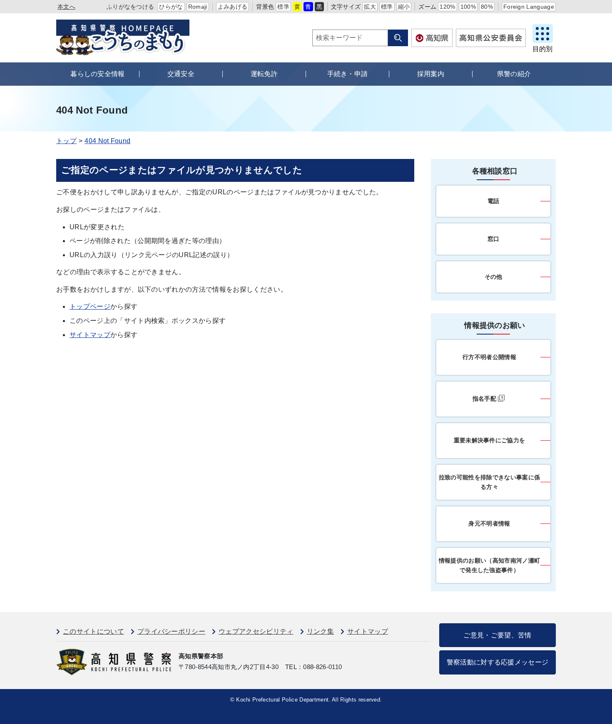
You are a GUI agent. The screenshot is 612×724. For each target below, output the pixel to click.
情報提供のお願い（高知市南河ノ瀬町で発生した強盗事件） (489, 565)
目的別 (542, 48)
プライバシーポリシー (171, 631)
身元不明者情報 (489, 523)
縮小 (404, 6)
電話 (494, 201)
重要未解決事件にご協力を (489, 440)
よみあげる (233, 6)
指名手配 (484, 398)
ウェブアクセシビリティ (256, 631)
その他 (494, 276)
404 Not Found (107, 140)
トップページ (90, 306)
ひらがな (171, 6)
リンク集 (320, 631)
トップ (66, 140)
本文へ (66, 6)
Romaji (197, 6)
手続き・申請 (347, 73)
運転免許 (264, 73)
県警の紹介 (514, 73)
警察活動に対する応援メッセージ (498, 662)
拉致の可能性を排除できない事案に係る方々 (489, 482)
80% (487, 6)
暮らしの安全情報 (97, 73)
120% (447, 6)
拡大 (370, 6)
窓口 (494, 239)
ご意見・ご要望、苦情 (497, 635)
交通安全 (180, 73)
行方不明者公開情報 (489, 357)
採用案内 (430, 73)
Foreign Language (528, 6)
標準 (283, 6)
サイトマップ (90, 334)
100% (468, 6)
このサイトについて (93, 631)
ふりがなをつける (130, 6)
